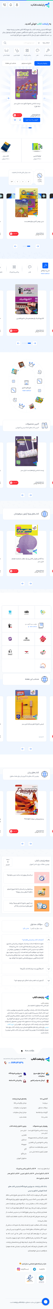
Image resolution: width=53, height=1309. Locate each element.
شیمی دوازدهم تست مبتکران (38, 1147)
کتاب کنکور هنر (13, 1173)
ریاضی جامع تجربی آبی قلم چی (38, 1142)
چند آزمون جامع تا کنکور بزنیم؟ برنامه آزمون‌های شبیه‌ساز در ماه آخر (21, 904)
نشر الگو (23, 1154)
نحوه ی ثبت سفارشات (19, 1108)
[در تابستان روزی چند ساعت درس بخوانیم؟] (41, 877)
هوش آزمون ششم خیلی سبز (39, 1152)
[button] (44, 98)
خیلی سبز (23, 1130)
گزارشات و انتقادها (42, 1112)
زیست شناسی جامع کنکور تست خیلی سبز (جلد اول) (27, 105)
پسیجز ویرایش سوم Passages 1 (34, 819)
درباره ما (45, 1103)
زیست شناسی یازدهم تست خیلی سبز (32, 470)
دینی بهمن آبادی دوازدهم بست (34, 221)
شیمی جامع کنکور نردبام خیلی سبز (33, 724)
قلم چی (24, 1135)
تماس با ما (44, 1117)
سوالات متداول (43, 1108)
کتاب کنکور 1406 (42, 1178)
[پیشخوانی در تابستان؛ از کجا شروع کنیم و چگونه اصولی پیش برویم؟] (41, 891)
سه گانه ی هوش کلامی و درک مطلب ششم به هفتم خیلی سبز (28, 560)
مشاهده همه (45, 273)
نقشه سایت (22, 1117)
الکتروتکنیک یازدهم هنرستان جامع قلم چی (30, 318)
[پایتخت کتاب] (40, 5)
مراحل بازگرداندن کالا (20, 1103)
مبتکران (23, 1140)
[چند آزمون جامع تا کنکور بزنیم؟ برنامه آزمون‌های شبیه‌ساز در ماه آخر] (41, 905)
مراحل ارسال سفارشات (19, 1112)
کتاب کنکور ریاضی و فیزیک (25, 1168)
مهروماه (23, 1144)
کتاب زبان (6, 156)
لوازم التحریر (37, 156)
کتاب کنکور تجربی (26, 1173)
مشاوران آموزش (21, 1158)
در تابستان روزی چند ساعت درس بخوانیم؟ (20, 875)
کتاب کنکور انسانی (41, 1173)
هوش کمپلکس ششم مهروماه (38, 1138)
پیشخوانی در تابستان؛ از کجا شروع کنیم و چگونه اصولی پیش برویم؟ (20, 890)
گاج (25, 1149)
